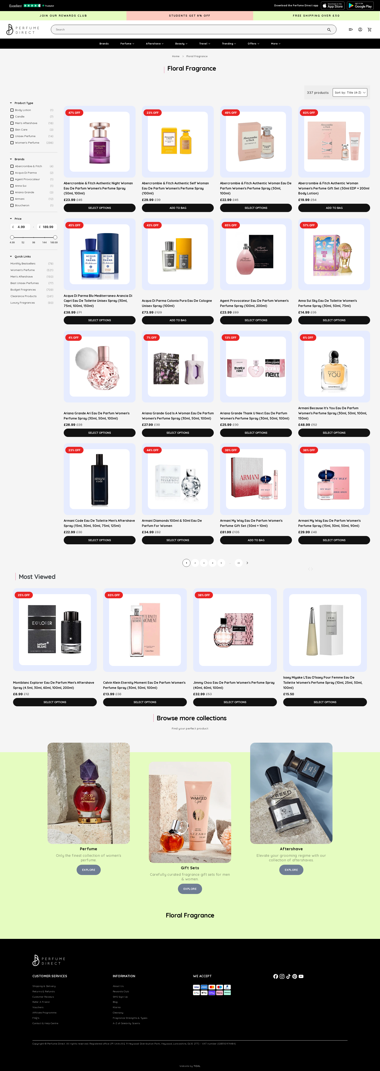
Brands (104, 43)
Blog (115, 1001)
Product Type (23, 103)
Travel (203, 43)
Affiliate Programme (44, 1012)
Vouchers (38, 1007)
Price (18, 219)
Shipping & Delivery (44, 986)
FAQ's (35, 1017)
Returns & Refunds (43, 991)
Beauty (180, 43)
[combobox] (193, 29)
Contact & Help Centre (45, 1023)
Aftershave (153, 43)
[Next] (312, 569)
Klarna (117, 1007)
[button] (371, 29)
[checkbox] (32, 110)
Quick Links (22, 256)
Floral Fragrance (197, 56)
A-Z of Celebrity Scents (126, 1023)
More (274, 43)
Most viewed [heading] (37, 576)
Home (176, 56)
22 (239, 563)
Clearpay (118, 1012)
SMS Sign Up (120, 996)
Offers (252, 43)
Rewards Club (121, 991)
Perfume (126, 43)
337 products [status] (318, 93)
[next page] (247, 563)
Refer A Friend (40, 1001)
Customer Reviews (43, 996)
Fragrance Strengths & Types (130, 1017)
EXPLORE (88, 870)
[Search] (324, 29)
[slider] (12, 237)
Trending (227, 43)
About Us (118, 986)
